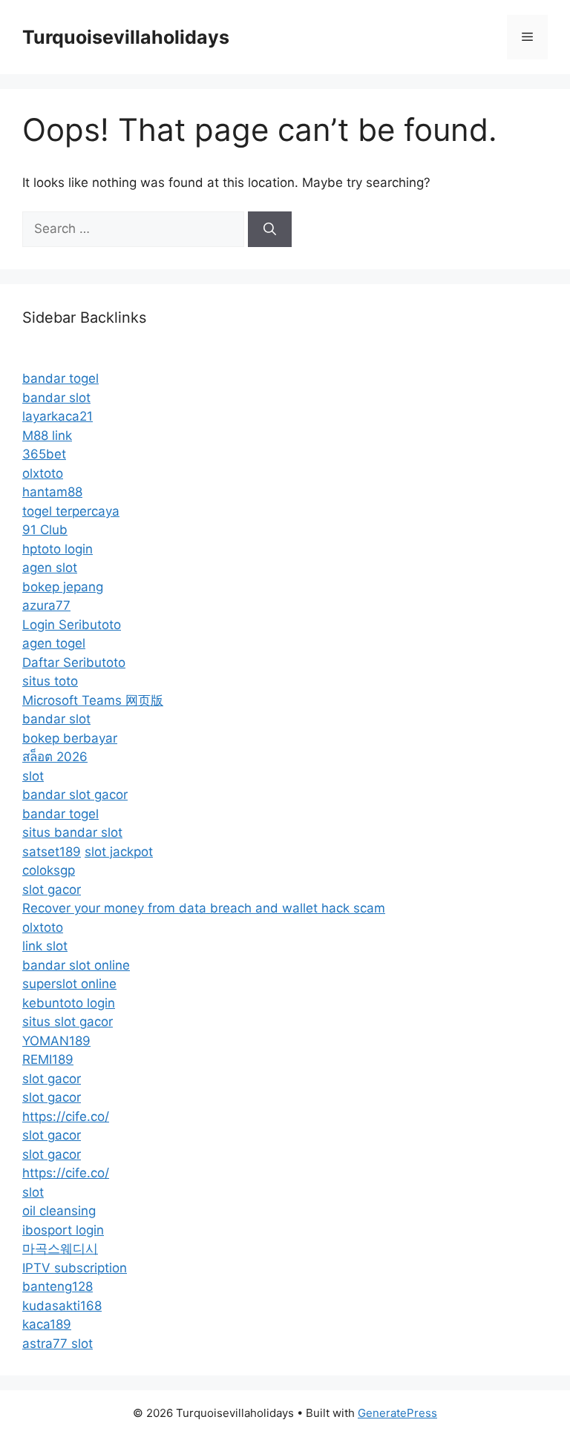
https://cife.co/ (65, 1116)
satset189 (51, 851)
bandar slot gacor (75, 794)
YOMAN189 (56, 1040)
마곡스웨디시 (60, 1248)
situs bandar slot (72, 832)
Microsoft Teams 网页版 (92, 700)
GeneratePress (397, 1413)
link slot (45, 945)
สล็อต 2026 (55, 756)
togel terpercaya (70, 511)
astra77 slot (57, 1343)
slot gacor (51, 889)
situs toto (50, 681)
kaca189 (46, 1324)
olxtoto (42, 473)
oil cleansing (59, 1210)
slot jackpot (119, 851)
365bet (44, 454)
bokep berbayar (69, 738)
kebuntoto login (68, 1003)
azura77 (46, 605)
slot (33, 776)
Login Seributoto (71, 624)
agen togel (53, 643)
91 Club (45, 529)
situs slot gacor (67, 1021)
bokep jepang (62, 586)
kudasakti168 (62, 1305)
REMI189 (47, 1059)
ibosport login (63, 1230)
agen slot (49, 567)
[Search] (270, 229)
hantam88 (52, 491)
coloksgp (48, 870)
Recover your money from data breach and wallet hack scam (203, 908)
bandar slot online (76, 965)
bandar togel (60, 378)
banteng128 (57, 1286)
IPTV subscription (74, 1267)
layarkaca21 (57, 416)
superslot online (69, 983)
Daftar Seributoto (73, 662)
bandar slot (56, 397)
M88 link (47, 435)
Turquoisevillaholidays (125, 37)
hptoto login (57, 549)
